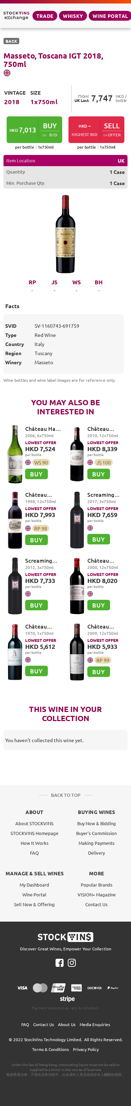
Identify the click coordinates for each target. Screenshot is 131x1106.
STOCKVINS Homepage (34, 833)
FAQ (34, 853)
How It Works (35, 843)
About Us (66, 1024)
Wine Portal (34, 894)
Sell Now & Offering (34, 904)
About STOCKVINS (34, 823)
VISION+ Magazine (97, 894)
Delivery (96, 853)
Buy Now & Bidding (96, 823)
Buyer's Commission (96, 833)
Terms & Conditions (50, 1049)
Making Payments (97, 843)
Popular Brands (96, 885)
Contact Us (96, 904)
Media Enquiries (95, 1024)
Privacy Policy (86, 1049)
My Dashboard (34, 885)
